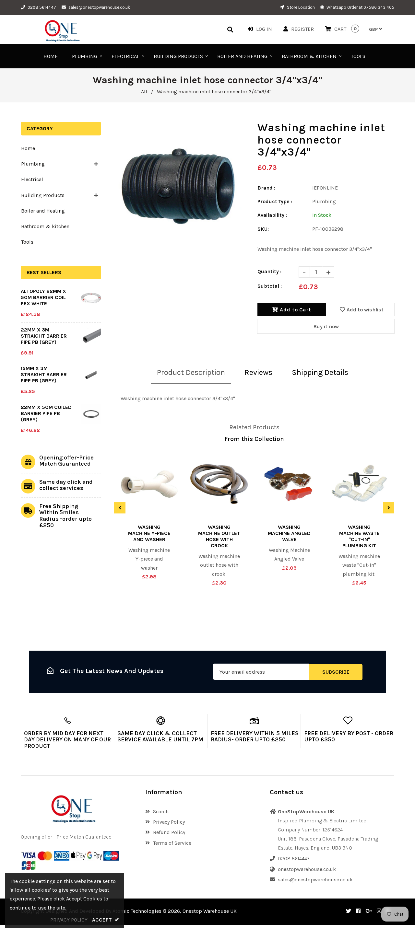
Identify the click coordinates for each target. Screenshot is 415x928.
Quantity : (269, 271)
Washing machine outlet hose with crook (219, 536)
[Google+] (368, 911)
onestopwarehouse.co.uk (307, 869)
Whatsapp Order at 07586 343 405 (360, 7)
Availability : (272, 215)
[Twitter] (348, 911)
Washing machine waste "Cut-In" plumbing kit (359, 536)
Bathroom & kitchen (45, 226)
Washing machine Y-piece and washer (149, 533)
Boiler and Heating (43, 211)
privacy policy (69, 920)
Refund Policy (169, 832)
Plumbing (33, 164)
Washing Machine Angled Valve (289, 533)
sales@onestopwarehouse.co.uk (99, 7)
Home (28, 148)
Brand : (266, 188)
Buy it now (326, 326)
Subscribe (336, 671)
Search (161, 811)
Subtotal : (269, 286)
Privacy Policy (169, 822)
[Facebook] (358, 911)
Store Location (300, 7)
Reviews (258, 372)
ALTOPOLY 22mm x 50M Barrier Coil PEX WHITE (43, 297)
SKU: (263, 229)
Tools (27, 242)
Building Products (43, 195)
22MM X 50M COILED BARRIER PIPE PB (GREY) (46, 413)
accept (105, 920)
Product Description (191, 372)
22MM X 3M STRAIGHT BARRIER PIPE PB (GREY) (44, 336)
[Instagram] (379, 911)
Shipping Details (320, 372)
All (144, 91)
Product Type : (274, 201)
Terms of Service (172, 843)
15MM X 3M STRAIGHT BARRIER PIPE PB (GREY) (44, 374)
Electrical (32, 179)
